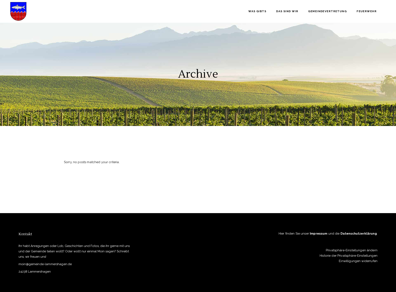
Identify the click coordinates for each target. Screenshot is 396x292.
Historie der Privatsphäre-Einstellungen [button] (348, 256)
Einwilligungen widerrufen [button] (358, 261)
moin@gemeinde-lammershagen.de (45, 264)
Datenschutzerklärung (359, 233)
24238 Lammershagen (35, 271)
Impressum (318, 233)
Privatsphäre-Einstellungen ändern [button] (351, 250)
